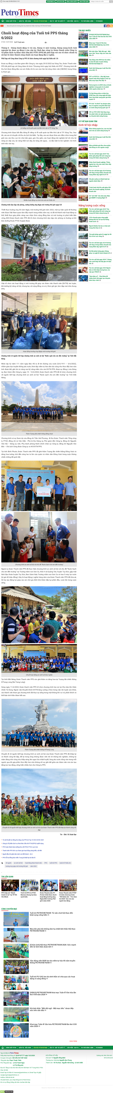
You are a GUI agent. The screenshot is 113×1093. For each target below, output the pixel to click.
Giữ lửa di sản (60, 1)
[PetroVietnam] (19, 13)
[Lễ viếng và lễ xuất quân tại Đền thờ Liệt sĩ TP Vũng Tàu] (39, 100)
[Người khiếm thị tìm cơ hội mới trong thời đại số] (83, 228)
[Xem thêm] (73, 1041)
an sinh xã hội (18, 863)
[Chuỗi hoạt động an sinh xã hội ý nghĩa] (39, 658)
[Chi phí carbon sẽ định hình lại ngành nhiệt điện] (83, 181)
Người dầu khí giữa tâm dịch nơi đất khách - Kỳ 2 (18, 854)
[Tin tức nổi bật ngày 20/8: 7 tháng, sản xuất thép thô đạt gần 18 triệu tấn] (83, 261)
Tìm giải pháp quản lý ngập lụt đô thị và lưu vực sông (100, 235)
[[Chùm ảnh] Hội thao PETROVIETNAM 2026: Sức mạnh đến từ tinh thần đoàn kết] (16, 951)
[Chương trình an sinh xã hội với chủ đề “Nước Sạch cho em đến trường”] (39, 537)
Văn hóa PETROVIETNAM (40, 21)
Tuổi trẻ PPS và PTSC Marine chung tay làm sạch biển (29, 895)
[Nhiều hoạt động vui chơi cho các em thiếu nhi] (39, 172)
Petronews (99, 21)
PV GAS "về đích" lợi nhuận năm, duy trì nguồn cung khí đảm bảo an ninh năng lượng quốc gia (100, 106)
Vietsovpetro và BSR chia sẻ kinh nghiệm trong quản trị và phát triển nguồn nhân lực (100, 87)
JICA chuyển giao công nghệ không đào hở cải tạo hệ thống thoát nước (99, 219)
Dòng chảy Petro (11, 21)
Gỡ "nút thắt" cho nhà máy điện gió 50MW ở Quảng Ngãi (99, 197)
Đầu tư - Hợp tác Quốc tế (57, 21)
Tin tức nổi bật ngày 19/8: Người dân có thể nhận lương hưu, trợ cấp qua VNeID (99, 270)
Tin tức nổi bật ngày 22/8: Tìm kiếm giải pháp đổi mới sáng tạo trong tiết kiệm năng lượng (99, 156)
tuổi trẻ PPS (53, 863)
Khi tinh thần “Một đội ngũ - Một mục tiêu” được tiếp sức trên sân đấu (100, 53)
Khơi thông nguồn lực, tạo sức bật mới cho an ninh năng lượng (100, 130)
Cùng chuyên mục (9, 909)
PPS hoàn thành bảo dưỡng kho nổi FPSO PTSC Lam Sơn (20, 847)
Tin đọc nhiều (85, 30)
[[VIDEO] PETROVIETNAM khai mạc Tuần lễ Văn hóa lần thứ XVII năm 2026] (16, 999)
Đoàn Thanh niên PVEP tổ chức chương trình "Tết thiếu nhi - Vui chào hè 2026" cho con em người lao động (68, 897)
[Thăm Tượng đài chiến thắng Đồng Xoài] (39, 406)
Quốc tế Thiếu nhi (65, 863)
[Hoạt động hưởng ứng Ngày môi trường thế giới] (39, 321)
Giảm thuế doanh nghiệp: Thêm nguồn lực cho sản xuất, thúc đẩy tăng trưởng (100, 164)
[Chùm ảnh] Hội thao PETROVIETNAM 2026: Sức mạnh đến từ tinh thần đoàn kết (32, 26)
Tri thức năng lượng (87, 21)
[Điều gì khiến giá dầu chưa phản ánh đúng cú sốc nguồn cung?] (83, 147)
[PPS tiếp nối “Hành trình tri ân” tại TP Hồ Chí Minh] (10, 885)
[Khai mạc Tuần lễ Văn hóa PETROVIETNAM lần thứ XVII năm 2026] (16, 1030)
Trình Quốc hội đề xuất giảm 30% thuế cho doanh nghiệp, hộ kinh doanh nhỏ (100, 189)
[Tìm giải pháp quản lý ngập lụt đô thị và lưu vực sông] (83, 236)
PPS (45, 863)
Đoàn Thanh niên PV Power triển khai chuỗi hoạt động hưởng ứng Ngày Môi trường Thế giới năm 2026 (48, 897)
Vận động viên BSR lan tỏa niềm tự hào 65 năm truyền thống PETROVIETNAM (99, 62)
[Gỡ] (83, 198)
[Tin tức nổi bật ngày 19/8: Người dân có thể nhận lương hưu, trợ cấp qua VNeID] (83, 270)
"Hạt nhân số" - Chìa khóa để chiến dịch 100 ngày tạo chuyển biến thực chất (99, 278)
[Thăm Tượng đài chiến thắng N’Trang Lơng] (39, 723)
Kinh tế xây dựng (84, 1)
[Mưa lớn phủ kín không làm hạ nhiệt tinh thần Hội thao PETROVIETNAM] (16, 935)
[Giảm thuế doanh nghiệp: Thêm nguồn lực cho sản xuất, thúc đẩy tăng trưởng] (83, 164)
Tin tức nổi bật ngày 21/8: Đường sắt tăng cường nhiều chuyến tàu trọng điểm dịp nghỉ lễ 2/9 (100, 173)
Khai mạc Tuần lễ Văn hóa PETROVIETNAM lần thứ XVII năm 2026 (99, 45)
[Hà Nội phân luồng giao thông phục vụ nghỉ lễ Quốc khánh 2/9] (83, 253)
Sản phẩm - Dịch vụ (73, 21)
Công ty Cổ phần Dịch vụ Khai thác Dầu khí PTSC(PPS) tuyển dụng (23, 843)
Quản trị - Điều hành (25, 21)
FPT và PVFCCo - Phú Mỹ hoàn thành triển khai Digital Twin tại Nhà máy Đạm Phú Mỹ (99, 78)
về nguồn (8, 863)
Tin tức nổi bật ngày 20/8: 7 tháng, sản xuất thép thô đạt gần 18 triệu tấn (100, 261)
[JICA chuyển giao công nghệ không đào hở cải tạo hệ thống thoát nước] (83, 219)
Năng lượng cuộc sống (92, 205)
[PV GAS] (83, 106)
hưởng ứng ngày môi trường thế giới (17, 866)
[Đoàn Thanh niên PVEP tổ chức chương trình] (68, 885)
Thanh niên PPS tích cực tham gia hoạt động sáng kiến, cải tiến (22, 850)
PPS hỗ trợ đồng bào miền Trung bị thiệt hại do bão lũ (19, 857)
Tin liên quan (7, 876)
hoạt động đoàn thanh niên (33, 863)
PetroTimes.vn (51, 1)
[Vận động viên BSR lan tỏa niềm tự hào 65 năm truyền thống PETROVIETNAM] (16, 967)
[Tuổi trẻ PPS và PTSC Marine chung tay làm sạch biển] (29, 885)
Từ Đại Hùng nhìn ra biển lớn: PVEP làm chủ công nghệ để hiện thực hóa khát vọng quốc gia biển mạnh (100, 96)
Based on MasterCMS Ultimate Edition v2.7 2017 (57, 1088)
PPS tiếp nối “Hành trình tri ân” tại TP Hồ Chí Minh (9, 895)
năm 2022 (33, 866)
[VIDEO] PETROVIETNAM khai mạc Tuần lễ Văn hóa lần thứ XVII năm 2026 (100, 36)
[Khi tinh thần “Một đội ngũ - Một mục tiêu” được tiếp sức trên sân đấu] (16, 1014)
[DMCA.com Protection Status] (6, 1091)
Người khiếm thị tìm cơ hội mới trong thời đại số (99, 227)
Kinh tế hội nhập (88, 125)
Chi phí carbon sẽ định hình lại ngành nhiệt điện (99, 180)
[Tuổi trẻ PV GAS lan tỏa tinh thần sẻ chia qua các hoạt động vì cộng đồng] (16, 983)
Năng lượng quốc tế (72, 1)
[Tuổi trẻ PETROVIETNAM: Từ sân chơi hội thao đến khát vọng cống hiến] (16, 919)
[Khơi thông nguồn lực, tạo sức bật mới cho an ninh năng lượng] (83, 131)
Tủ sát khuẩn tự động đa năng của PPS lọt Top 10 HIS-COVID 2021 (23, 840)
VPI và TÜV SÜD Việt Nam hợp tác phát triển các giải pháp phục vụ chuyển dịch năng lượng (100, 114)
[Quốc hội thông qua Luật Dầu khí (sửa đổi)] (83, 70)
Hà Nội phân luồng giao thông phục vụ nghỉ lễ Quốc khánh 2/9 (99, 252)
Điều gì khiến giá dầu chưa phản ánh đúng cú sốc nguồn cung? (100, 146)
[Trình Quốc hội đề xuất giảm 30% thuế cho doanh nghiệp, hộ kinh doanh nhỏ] (83, 189)
